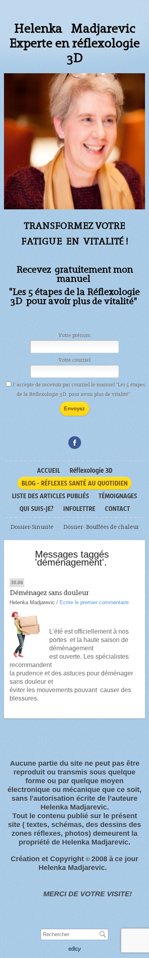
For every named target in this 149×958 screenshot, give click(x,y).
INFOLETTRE (79, 508)
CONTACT (117, 508)
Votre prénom (74, 335)
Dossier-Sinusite (32, 527)
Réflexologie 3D (91, 470)
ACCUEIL (48, 470)
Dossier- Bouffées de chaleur (101, 527)
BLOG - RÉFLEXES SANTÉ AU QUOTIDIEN (74, 483)
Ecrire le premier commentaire (94, 602)
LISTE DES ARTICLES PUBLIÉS (50, 496)
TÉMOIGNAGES (118, 496)
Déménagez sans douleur (49, 593)
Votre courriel (74, 360)
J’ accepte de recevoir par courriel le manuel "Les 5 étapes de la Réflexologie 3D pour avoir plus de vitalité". (78, 390)
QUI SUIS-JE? (36, 508)
